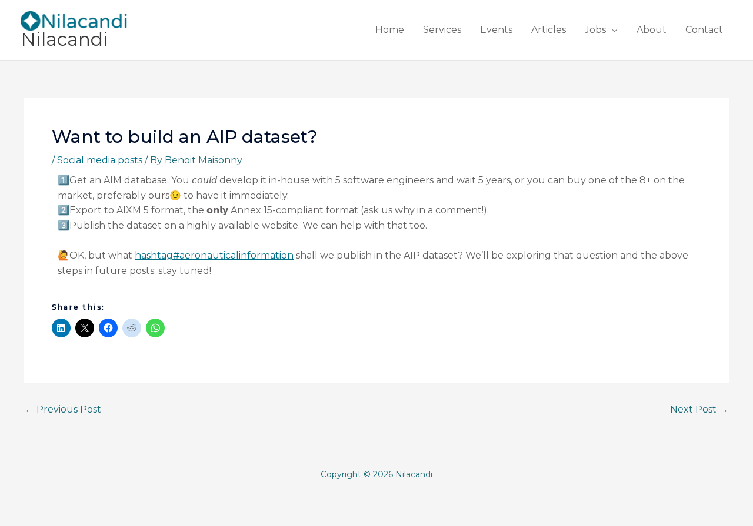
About (652, 29)
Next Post (699, 409)
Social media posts (99, 160)
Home (389, 29)
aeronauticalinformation (214, 255)
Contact (704, 29)
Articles (548, 29)
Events (496, 29)
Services (442, 29)
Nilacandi (64, 39)
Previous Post (63, 409)
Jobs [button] (595, 29)
